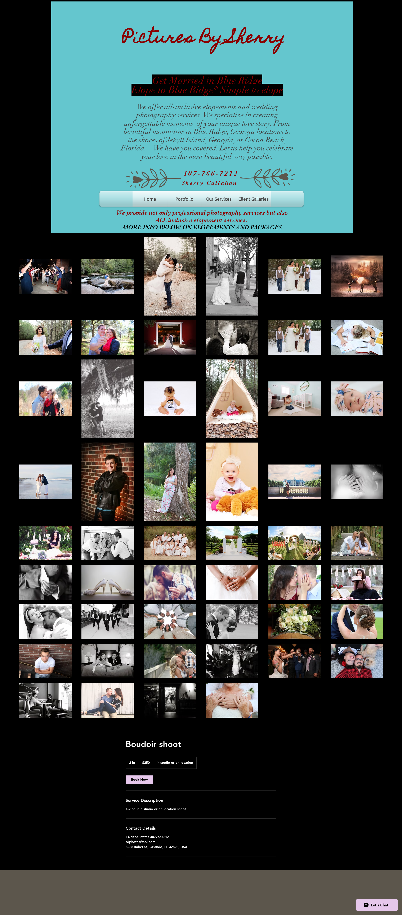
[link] (139, 779)
